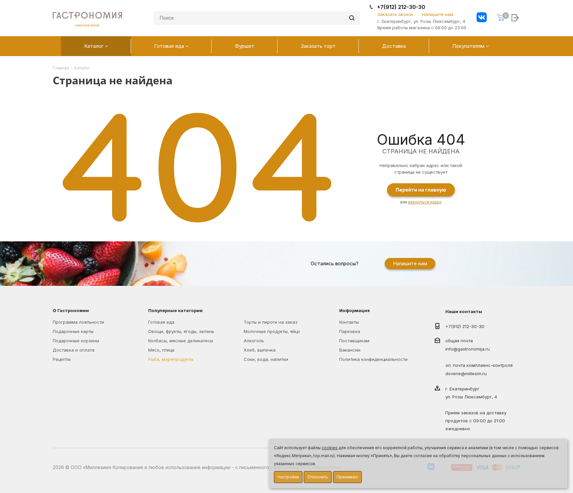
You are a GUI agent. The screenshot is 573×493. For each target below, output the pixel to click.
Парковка (349, 331)
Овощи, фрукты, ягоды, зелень (181, 331)
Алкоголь (254, 340)
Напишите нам (437, 14)
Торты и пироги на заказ (270, 322)
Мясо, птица (161, 350)
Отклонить (317, 476)
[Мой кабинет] (516, 17)
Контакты (349, 322)
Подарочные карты (73, 331)
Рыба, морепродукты (170, 359)
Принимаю (347, 476)
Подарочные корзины (76, 340)
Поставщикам (354, 340)
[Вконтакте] (481, 18)
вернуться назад (424, 202)
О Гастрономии (71, 310)
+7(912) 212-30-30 (401, 7)
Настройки (288, 476)
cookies (330, 447)
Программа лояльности (78, 322)
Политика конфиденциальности (373, 359)
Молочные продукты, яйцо (272, 331)
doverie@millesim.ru (466, 373)
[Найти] (352, 18)
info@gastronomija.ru (467, 349)
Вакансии (349, 350)
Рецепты (62, 359)
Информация (354, 310)
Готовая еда (161, 322)
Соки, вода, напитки (266, 359)
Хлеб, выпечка (260, 350)
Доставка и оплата (74, 350)
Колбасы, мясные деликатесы (180, 340)
